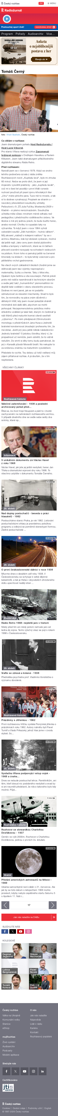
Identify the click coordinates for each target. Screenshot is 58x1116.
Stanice (6, 1024)
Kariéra (33, 1028)
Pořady (20, 34)
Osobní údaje (19, 1108)
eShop (6, 1028)
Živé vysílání (9, 1042)
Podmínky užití (35, 1108)
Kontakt (34, 1032)
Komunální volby (11, 1019)
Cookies (6, 1108)
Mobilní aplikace (11, 1055)
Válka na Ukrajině (11, 1015)
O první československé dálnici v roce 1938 (27, 569)
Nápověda (35, 1019)
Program (7, 34)
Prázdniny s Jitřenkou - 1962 (18, 720)
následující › (53, 905)
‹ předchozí (5, 905)
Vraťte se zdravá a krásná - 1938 (20, 673)
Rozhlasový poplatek (41, 1036)
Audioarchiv (35, 34)
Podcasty (7, 1050)
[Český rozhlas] (10, 3)
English (47, 1108)
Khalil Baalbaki (13, 135)
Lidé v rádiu (36, 1024)
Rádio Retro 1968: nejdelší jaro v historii (25, 622)
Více (50, 34)
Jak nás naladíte (38, 1015)
